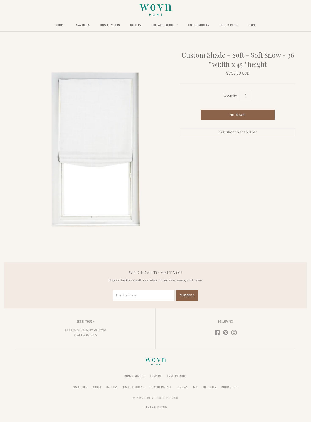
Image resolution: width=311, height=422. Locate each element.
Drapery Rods (177, 376)
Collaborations (163, 25)
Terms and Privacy (155, 407)
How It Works (110, 25)
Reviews (182, 387)
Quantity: (230, 96)
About (96, 387)
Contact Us (229, 387)
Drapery (156, 376)
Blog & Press (229, 25)
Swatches (83, 25)
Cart (252, 25)
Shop (59, 25)
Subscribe (187, 295)
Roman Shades (134, 376)
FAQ (195, 387)
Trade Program (198, 25)
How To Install (161, 387)
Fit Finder (209, 387)
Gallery (136, 25)
